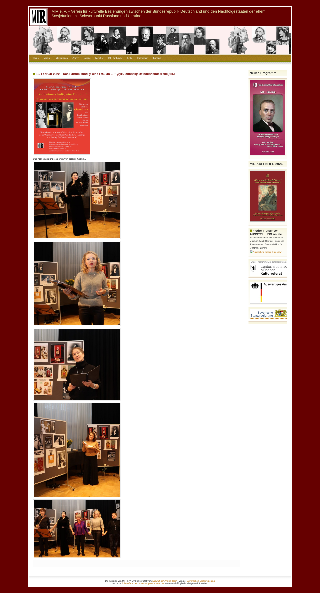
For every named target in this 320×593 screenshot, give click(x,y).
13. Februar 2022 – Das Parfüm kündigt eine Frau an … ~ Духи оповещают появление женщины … (107, 74)
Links (129, 58)
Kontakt (157, 58)
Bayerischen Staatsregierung (201, 581)
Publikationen (61, 58)
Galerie (87, 58)
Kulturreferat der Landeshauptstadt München (143, 583)
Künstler (99, 58)
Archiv (75, 58)
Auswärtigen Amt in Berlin (165, 581)
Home (36, 58)
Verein (47, 58)
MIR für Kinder (115, 58)
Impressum (142, 58)
